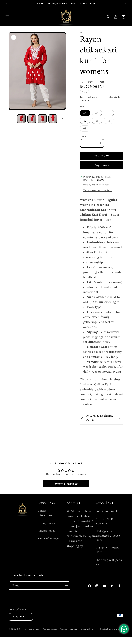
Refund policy (32, 629)
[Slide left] (12, 118)
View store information (97, 190)
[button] (7, 17)
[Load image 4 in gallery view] (52, 118)
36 (84, 112)
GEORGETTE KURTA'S (104, 521)
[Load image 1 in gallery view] (21, 118)
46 (110, 121)
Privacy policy (50, 629)
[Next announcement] (125, 4)
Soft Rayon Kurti (106, 511)
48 (86, 129)
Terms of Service (48, 538)
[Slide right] (62, 118)
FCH (19, 629)
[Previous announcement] (6, 4)
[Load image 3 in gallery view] (42, 118)
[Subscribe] (66, 585)
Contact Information (45, 513)
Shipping (102, 97)
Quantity (85, 136)
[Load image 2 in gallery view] (32, 118)
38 (96, 112)
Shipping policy (89, 629)
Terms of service (68, 629)
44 (96, 120)
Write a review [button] (66, 484)
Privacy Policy (46, 523)
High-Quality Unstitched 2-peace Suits (108, 536)
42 (84, 120)
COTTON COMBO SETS (107, 550)
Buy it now (101, 165)
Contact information (110, 629)
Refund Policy (46, 530)
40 (109, 112)
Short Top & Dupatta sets (109, 562)
